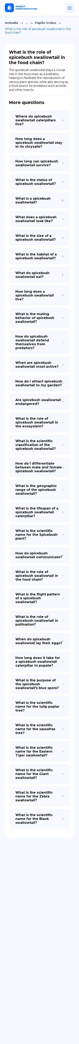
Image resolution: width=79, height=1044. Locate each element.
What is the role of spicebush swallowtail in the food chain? (38, 30)
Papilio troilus (45, 23)
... (26, 23)
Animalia (11, 23)
